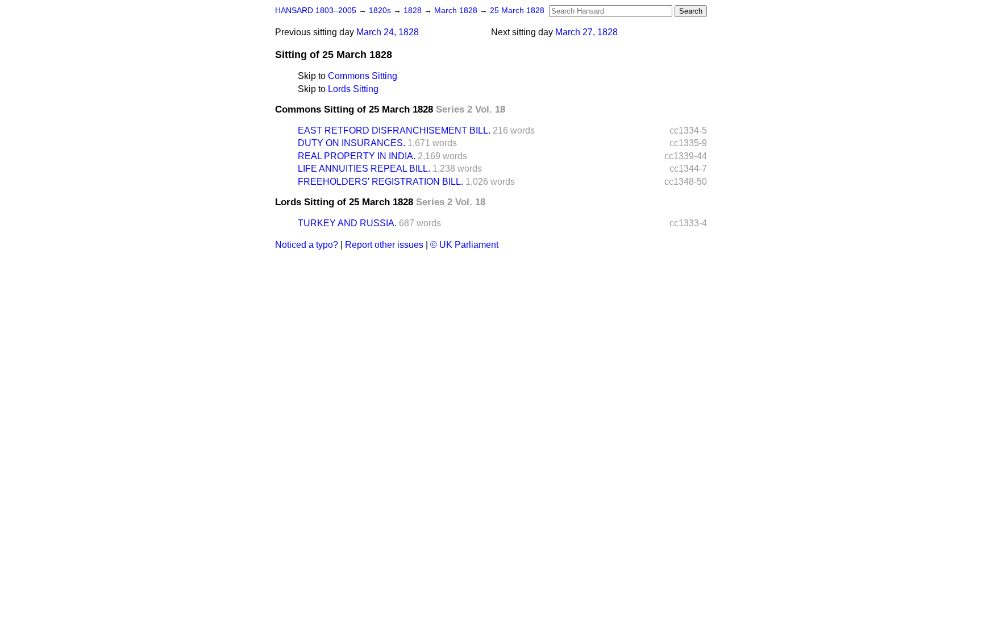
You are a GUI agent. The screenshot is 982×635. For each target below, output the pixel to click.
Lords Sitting (353, 89)
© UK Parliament (464, 245)
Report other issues (384, 245)
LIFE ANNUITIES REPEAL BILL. (364, 168)
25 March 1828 (517, 10)
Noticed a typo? (306, 245)
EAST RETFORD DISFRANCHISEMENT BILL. (394, 130)
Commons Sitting (362, 76)
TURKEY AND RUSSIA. (347, 223)
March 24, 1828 (387, 32)
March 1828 (457, 10)
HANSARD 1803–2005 (315, 10)
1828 (413, 10)
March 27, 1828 (586, 32)
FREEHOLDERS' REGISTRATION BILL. (380, 181)
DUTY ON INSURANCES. (351, 143)
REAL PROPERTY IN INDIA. (356, 156)
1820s (381, 10)
